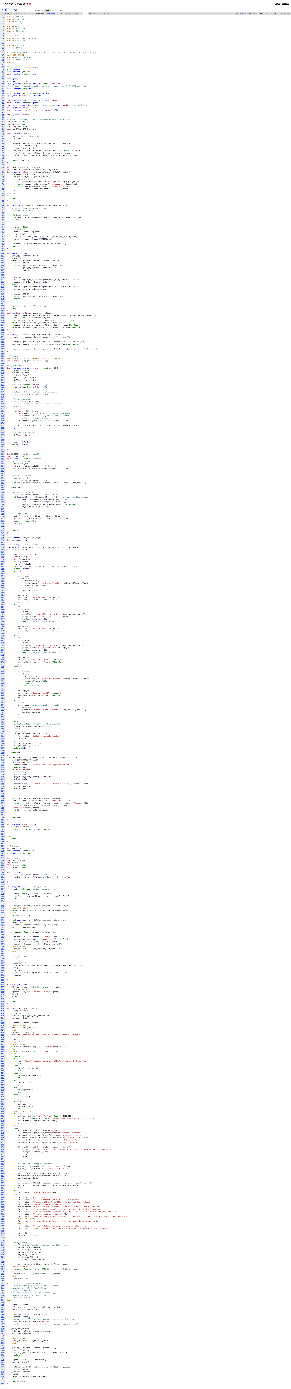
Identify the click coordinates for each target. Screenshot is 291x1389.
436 (2, 1056)
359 (2, 872)
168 (2, 416)
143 (2, 356)
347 (2, 843)
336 (2, 817)
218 (2, 535)
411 (2, 996)
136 (2, 339)
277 (2, 676)
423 (2, 1025)
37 (3, 103)
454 (2, 1099)
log (54, 10)
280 (2, 683)
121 (2, 303)
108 (2, 272)
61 (3, 160)
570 (2, 1376)
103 (2, 260)
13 (3, 45)
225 (2, 552)
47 (3, 127)
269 (2, 657)
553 (2, 1336)
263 (2, 643)
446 (2, 1080)
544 (2, 1314)
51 (3, 136)
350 (2, 851)
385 (2, 934)
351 (2, 853)
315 (2, 767)
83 (3, 213)
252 (2, 616)
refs (60, 10)
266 (2, 650)
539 (2, 1302)
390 (2, 946)
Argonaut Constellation (18, 4)
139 (2, 346)
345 (2, 839)
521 (2, 1259)
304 (2, 741)
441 (2, 1068)
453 (2, 1097)
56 (3, 148)
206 (2, 507)
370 (2, 898)
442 (2, 1071)
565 (2, 1364)
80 (3, 205)
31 (3, 88)
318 (2, 774)
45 (3, 122)
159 (2, 394)
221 (2, 542)
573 (2, 1384)
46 (3, 124)
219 (2, 538)
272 (2, 664)
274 (2, 669)
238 (2, 583)
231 (2, 566)
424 (2, 1027)
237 (2, 581)
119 (2, 299)
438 (2, 1061)
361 (2, 877)
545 (2, 1317)
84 (3, 215)
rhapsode (50, 13)
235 (2, 576)
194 (2, 478)
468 (2, 1133)
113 (2, 284)
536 (2, 1295)
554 (2, 1338)
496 (2, 1200)
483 (2, 1168)
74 (3, 191)
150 (2, 373)
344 (2, 836)
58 (3, 153)
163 (2, 404)
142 (2, 354)
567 (2, 1369)
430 (2, 1042)
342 (2, 832)
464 (2, 1123)
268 (2, 655)
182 (2, 449)
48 (3, 129)
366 (2, 889)
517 (2, 1250)
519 (2, 1255)
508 (2, 1228)
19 (3, 60)
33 (3, 93)
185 (2, 456)
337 (2, 820)
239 (2, 585)
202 (2, 497)
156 (2, 387)
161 (2, 399)
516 (2, 1247)
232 (2, 569)
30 (3, 86)
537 (2, 1298)
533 (2, 1288)
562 (2, 1357)
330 (2, 803)
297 (2, 724)
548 (2, 1324)
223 (2, 547)
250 (2, 612)
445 (2, 1078)
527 (2, 1274)
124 (2, 311)
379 (2, 920)
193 (2, 475)
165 (2, 409)
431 (2, 1044)
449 (2, 1087)
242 (2, 593)
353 (2, 858)
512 (2, 1238)
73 (3, 189)
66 (3, 172)
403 (2, 977)
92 (3, 234)
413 (2, 1001)
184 (2, 454)
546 (2, 1319)
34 (3, 95)
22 (3, 67)
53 (3, 141)
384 (2, 932)
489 (2, 1183)
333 (2, 810)
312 (2, 760)
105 (2, 265)
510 (2, 1233)
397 (2, 963)
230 (2, 564)
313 (2, 762)
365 (2, 886)
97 (3, 246)
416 (2, 1008)
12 (3, 43)
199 (2, 490)
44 (3, 119)
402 (2, 975)
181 (2, 447)
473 (2, 1145)
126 (2, 315)
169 (2, 418)
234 (2, 573)
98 (3, 248)
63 (3, 165)
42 (3, 115)
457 (2, 1106)
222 (2, 545)
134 (2, 334)
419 (2, 1016)
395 (2, 958)
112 (2, 282)
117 (2, 294)
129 (2, 323)
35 (3, 98)
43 (3, 117)
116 (2, 291)
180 (2, 444)
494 (2, 1195)
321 (2, 781)
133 (2, 332)
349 (2, 848)
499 (2, 1207)
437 (2, 1059)
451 (2, 1092)
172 (2, 425)
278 (2, 679)
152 (2, 377)
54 (3, 143)
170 (2, 421)
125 (2, 313)
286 (2, 698)
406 (2, 984)
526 (2, 1271)
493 (2, 1192)
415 (2, 1006)
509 (2, 1231)
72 (3, 186)
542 (2, 1309)
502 (2, 1214)
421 (2, 1020)
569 (2, 1374)
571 (2, 1379)
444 (2, 1075)
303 (2, 738)
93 (3, 236)
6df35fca (239, 13)
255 (2, 624)
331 (2, 805)
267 (2, 652)
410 (2, 994)
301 (2, 734)
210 (2, 516)
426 (2, 1032)
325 (2, 791)
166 (2, 411)
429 (2, 1039)
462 (2, 1118)
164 (2, 406)
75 (3, 193)
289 (2, 705)
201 (2, 495)
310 (2, 755)
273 (2, 667)
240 (2, 588)
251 (2, 614)
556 (2, 1343)
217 (2, 533)
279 (2, 681)
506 (2, 1223)
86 (3, 220)
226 (2, 554)
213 (2, 523)
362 (2, 879)
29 (3, 84)
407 (2, 987)
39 (3, 107)
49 (3, 131)
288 (2, 702)
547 (2, 1321)
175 (2, 432)
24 (3, 72)
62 (3, 162)
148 (2, 368)
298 (2, 726)
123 (2, 308)
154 (2, 382)
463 (2, 1121)
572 (2, 1381)
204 (2, 502)
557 (2, 1345)
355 (2, 863)
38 (3, 105)
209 (2, 514)
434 (2, 1051)
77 (3, 198)
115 (2, 289)
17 (3, 55)
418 (2, 1013)
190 (2, 468)
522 (2, 1262)
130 (2, 325)
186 (2, 459)
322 (2, 784)
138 (2, 344)
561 (2, 1355)
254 (2, 621)
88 (3, 225)
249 (2, 609)
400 (2, 970)
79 (3, 203)
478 (2, 1157)
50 (3, 134)
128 (2, 320)
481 (2, 1164)
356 (2, 865)
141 (2, 351)
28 (3, 81)
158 (2, 392)
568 (2, 1372)
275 (2, 671)
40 (3, 110)
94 (3, 239)
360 (2, 875)
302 (2, 736)
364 (2, 884)
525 (2, 1269)
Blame (96, 13)
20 (3, 62)
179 (2, 442)
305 (2, 743)
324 (2, 789)
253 (2, 619)
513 (2, 1240)
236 (2, 578)
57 (3, 150)
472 (2, 1142)
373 (2, 906)
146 (2, 363)
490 (2, 1185)
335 (2, 815)
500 (2, 1209)
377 (2, 915)
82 (3, 210)
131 (2, 327)
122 (2, 306)
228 (2, 559)
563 (2, 1360)
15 (3, 50)
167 (2, 413)
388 (2, 941)
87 (3, 222)
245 (2, 600)
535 (2, 1293)
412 (2, 999)
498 (2, 1204)
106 (2, 268)
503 (2, 1216)
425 (2, 1030)
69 (3, 179)
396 (2, 961)
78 (3, 201)
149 (2, 370)
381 (2, 925)
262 (2, 640)
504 (2, 1219)
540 (2, 1305)
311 (2, 757)
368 (2, 894)
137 (2, 342)
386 (2, 937)
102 (2, 258)
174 (2, 430)
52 (3, 139)
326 (2, 793)
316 (2, 769)
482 (2, 1166)
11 (3, 41)
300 (2, 731)
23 (3, 69)
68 (3, 177)
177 (2, 437)
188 (2, 464)
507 (2, 1226)
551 (2, 1331)
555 (2, 1341)
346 (2, 841)
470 (2, 1137)
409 (2, 992)
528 (2, 1276)
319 (2, 777)
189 (2, 466)
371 (2, 901)
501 (2, 1212)
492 (2, 1190)
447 (2, 1082)
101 (2, 256)
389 (2, 944)
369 (2, 896)
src (55, 13)
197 (2, 485)
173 (2, 428)
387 (2, 939)
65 (3, 170)
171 (2, 423)
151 (2, 375)
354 (2, 860)
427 (2, 1035)
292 (2, 712)
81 (3, 208)
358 (2, 870)
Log (90, 13)
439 (2, 1063)
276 (2, 674)
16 (3, 52)
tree (47, 10)
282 (2, 688)
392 (2, 951)
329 (2, 800)
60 (3, 158)
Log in (277, 4)
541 (2, 1307)
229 (2, 561)
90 (3, 229)
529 (2, 1278)
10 (3, 38)
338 (2, 822)
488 (2, 1180)
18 (3, 57)
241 (2, 590)
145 (2, 361)
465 (2, 1125)
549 (2, 1326)
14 (3, 48)
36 (3, 100)
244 (2, 597)
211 (2, 518)
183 (2, 452)
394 (2, 956)
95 (3, 241)
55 (3, 146)
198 (2, 487)
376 (2, 913)
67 (3, 174)
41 (3, 112)
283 (2, 691)
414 (2, 1004)
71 (3, 184)
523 (2, 1264)
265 (2, 648)
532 (2, 1286)
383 (2, 930)
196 (2, 483)
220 (2, 540)
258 (2, 631)
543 (2, 1312)
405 (2, 982)
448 (2, 1085)
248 (2, 607)
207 (2, 509)
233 (2, 571)
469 (2, 1135)
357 (2, 867)
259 (2, 633)
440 (2, 1066)
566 (2, 1367)
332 (2, 808)
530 (2, 1281)
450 (2, 1090)
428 (2, 1037)
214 (2, 526)
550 (2, 1329)
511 (2, 1235)
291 (2, 710)
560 (2, 1352)
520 (2, 1257)
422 (2, 1023)
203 (2, 499)
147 (2, 366)
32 (3, 91)
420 (2, 1018)
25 (3, 74)
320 (2, 779)
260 (2, 636)
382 (2, 927)
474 (2, 1147)
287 (2, 700)
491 (2, 1188)
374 (2, 908)
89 (3, 227)
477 (2, 1154)
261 (2, 638)
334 (2, 812)
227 (2, 557)
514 (2, 1243)
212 (2, 521)
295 (2, 719)
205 (2, 504)
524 (2, 1266)
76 (3, 196)
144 (2, 358)
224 (2, 550)
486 (2, 1176)
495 (2, 1197)
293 (2, 714)
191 (2, 471)
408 (2, 989)
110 (2, 277)
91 (3, 232)
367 (2, 891)
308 (2, 750)
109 (2, 275)
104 (2, 263)
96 (3, 244)
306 (2, 746)
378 (2, 918)
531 (2, 1283)
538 (2, 1300)
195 (2, 480)
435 (2, 1054)
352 (2, 855)
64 (3, 167)
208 (2, 511)
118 (2, 296)
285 (2, 695)
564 (2, 1362)
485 (2, 1173)
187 (2, 461)
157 (2, 389)
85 (3, 217)
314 (2, 765)
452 (2, 1094)
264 (2, 645)
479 (2, 1159)
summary (39, 10)
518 (2, 1252)
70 (3, 182)
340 (2, 827)
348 (2, 846)
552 (2, 1333)
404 (2, 980)
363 (2, 882)
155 (2, 385)
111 (2, 280)
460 (2, 1114)
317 (2, 772)
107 (2, 270)
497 (2, 1202)
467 (2, 1130)
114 (2, 287)
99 (3, 251)
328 (2, 798)
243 (2, 595)
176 (2, 435)
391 (2, 949)
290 (2, 707)
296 (2, 722)
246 (2, 602)
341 (2, 829)
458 (2, 1109)
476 (2, 1152)
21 (3, 64)
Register (285, 4)
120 (2, 301)
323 (2, 786)
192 (2, 473)
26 (3, 76)
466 (2, 1128)
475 (2, 1149)
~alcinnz (8, 10)
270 (2, 659)
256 (2, 626)
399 (2, 968)
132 (2, 330)
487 (2, 1178)
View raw (105, 13)
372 (2, 903)
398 (2, 965)
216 (2, 530)
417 (2, 1011)
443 (2, 1073)
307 (2, 748)
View (85, 13)
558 (2, 1348)
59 (3, 155)
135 (2, 337)
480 (2, 1161)
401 (2, 973)
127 (2, 318)
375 (2, 910)
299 (2, 729)
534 (2, 1290)
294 (2, 717)
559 (2, 1350)
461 (2, 1116)
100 (2, 253)
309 (2, 753)
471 (2, 1140)
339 (2, 824)
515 (2, 1245)
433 (2, 1049)
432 (2, 1047)
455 (2, 1102)
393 (2, 953)
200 (2, 492)
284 (2, 693)
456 (2, 1104)
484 (2, 1171)
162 (2, 401)
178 (2, 440)
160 (2, 397)
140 (2, 349)
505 (2, 1221)
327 (2, 796)
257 (2, 628)
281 (2, 686)
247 (2, 605)
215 (2, 528)
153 (2, 380)
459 (2, 1111)
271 (2, 662)
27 (3, 79)
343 (2, 834)
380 (2, 922)
